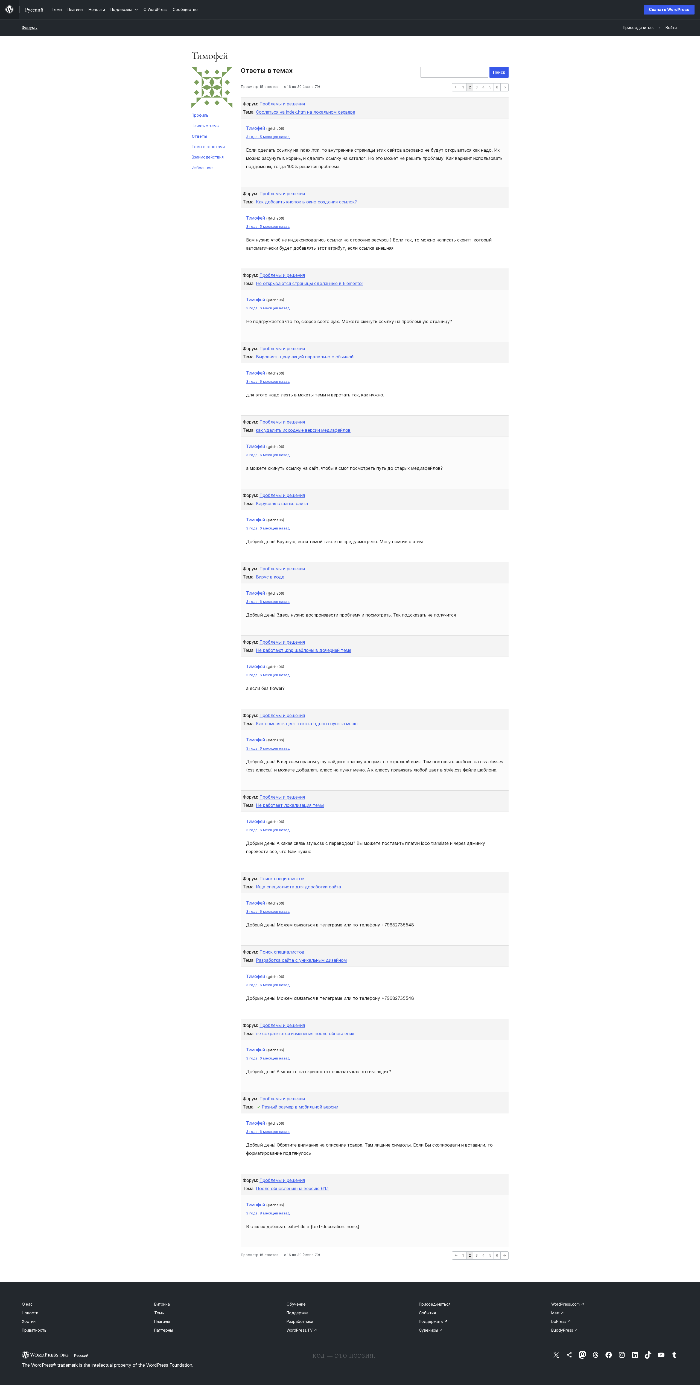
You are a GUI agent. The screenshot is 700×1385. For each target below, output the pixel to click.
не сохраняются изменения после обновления (305, 1033)
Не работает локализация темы (290, 805)
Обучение (296, 1304)
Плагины (162, 1321)
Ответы (199, 136)
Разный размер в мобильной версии (300, 1107)
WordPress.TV (302, 1330)
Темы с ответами (208, 146)
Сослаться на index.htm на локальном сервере (305, 112)
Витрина (162, 1304)
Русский (81, 1355)
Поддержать (433, 1321)
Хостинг (29, 1321)
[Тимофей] (211, 88)
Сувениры (431, 1330)
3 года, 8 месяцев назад (268, 1213)
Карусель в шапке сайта (282, 503)
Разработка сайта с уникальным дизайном (301, 960)
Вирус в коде (270, 577)
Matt (557, 1313)
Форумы (29, 27)
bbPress (561, 1321)
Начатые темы (205, 125)
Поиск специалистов (281, 878)
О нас (27, 1304)
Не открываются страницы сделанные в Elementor (309, 283)
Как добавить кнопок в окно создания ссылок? (306, 202)
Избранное (202, 167)
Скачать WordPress (669, 9)
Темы (159, 1313)
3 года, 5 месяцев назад (268, 137)
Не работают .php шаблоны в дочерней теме (303, 650)
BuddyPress (564, 1330)
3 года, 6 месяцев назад (268, 308)
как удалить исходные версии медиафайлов (303, 430)
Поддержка (297, 1313)
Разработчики (300, 1321)
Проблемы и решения (282, 103)
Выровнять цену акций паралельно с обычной (305, 356)
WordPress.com (567, 1304)
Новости (30, 1313)
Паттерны (163, 1330)
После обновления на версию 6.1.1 (292, 1188)
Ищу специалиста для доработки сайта (298, 886)
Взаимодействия (208, 157)
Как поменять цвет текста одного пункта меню (307, 723)
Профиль (200, 115)
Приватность (34, 1330)
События (427, 1313)
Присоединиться (435, 1304)
